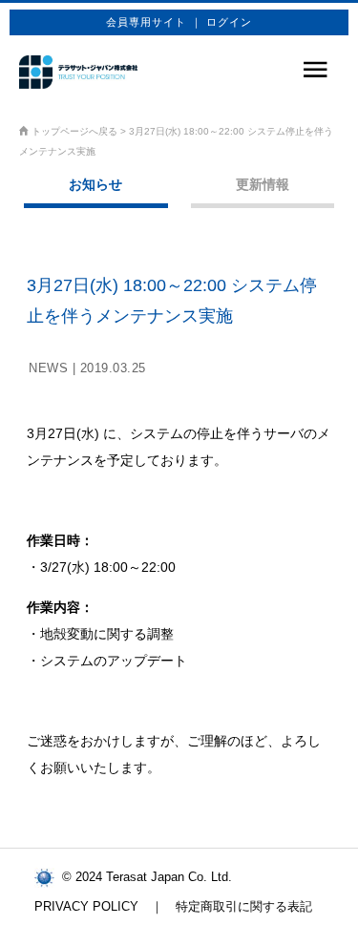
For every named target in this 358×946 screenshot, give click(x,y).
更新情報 (262, 184)
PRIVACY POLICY (86, 906)
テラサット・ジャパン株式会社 (78, 72)
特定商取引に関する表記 (244, 906)
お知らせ (95, 184)
